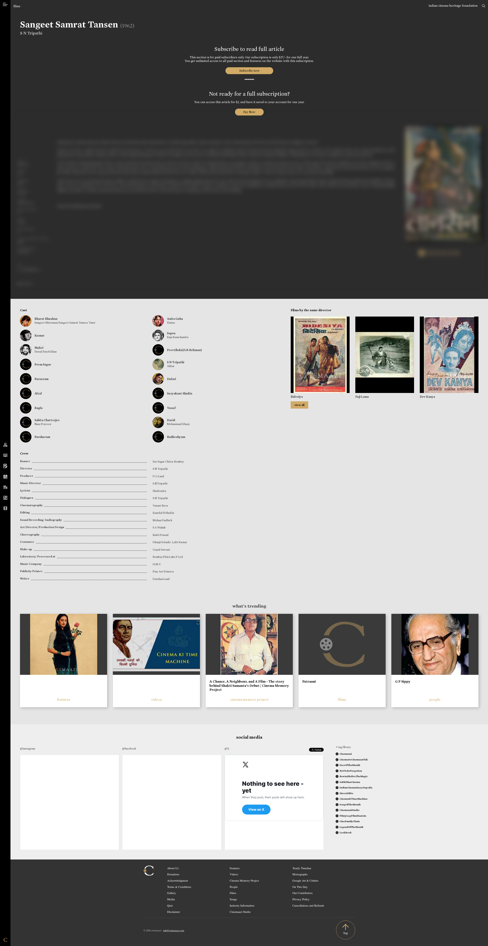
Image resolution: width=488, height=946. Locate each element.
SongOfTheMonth (350, 804)
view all (299, 405)
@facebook (129, 748)
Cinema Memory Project (244, 880)
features (63, 699)
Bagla (39, 408)
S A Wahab (159, 527)
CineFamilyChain (350, 821)
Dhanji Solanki (162, 542)
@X (227, 748)
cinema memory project (249, 699)
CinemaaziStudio (350, 810)
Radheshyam (176, 437)
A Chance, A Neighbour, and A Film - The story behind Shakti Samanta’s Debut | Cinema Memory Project (249, 685)
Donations (173, 874)
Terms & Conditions (179, 887)
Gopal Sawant (161, 549)
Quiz (170, 905)
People (234, 887)
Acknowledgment (177, 880)
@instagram (27, 748)
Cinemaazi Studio (240, 912)
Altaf (38, 393)
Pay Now (249, 112)
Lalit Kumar (179, 542)
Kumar (39, 335)
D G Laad (158, 476)
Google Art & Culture (305, 880)
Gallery (171, 893)
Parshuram (42, 437)
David (171, 420)
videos (156, 699)
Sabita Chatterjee (47, 420)
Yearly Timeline (301, 868)
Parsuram (41, 379)
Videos (234, 874)
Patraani (309, 681)
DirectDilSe (346, 793)
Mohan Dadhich (162, 520)
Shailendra (159, 491)
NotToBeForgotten (351, 770)
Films (233, 893)
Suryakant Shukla (179, 393)
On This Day (300, 887)
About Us (173, 868)
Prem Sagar (43, 364)
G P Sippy (402, 681)
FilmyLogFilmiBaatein (353, 815)
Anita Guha (175, 319)
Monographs (300, 874)
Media (171, 899)
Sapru (171, 333)
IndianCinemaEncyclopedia (356, 787)
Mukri (39, 348)
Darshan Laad (161, 579)
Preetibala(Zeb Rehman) (184, 350)
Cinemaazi (346, 753)
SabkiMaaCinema (350, 782)
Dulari (171, 379)
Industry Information (242, 905)
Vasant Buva (160, 505)
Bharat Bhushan (46, 319)
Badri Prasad (161, 535)
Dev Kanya (427, 396)
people (435, 699)
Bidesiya (297, 396)
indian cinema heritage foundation (453, 6)
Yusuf (171, 408)
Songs (233, 899)
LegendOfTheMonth (351, 827)
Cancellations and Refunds (308, 905)
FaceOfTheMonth (350, 765)
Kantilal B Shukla (163, 513)
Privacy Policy (301, 899)
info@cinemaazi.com (173, 930)
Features (235, 868)
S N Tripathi (31, 33)
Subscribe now (249, 70)
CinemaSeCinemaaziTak (354, 759)
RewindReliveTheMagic (354, 776)
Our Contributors (302, 893)
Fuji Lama (362, 396)
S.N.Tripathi (160, 483)
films (16, 6)
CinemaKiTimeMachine (354, 798)
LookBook (346, 832)
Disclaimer (173, 912)
